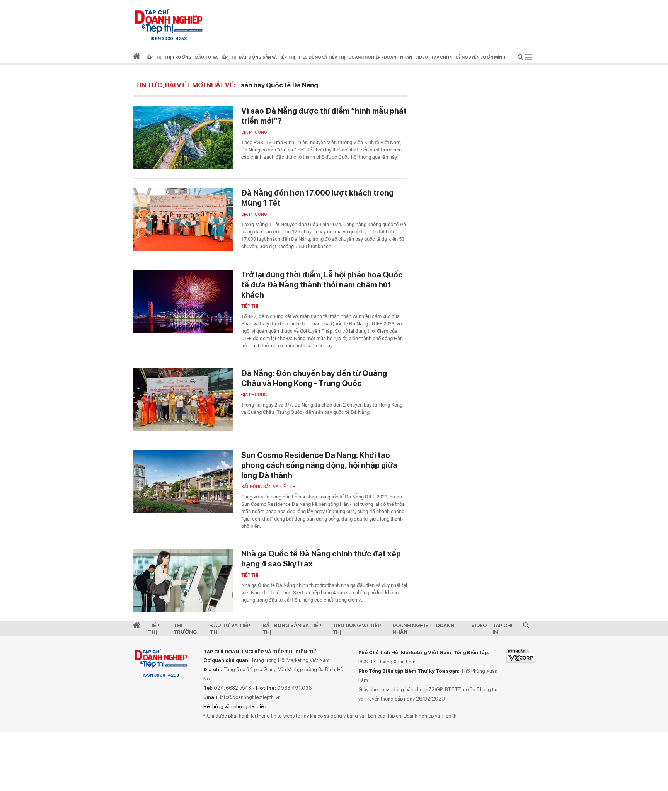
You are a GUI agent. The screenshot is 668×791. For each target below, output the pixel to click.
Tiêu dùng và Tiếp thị (356, 629)
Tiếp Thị (153, 629)
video (421, 57)
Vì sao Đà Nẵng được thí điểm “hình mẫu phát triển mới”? (324, 116)
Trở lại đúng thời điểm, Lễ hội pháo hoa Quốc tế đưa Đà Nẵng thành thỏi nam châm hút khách (322, 284)
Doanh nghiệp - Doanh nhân (423, 629)
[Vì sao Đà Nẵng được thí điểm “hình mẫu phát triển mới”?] (183, 137)
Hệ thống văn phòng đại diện (234, 706)
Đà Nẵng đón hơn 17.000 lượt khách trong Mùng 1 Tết (317, 198)
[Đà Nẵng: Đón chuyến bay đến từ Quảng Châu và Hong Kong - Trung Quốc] (183, 399)
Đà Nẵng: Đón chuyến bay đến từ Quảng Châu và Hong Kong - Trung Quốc (314, 378)
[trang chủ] (136, 58)
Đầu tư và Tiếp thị (230, 629)
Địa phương (254, 132)
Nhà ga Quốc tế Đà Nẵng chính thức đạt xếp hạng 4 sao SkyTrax (321, 558)
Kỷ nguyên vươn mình (480, 57)
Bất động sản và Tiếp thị (269, 486)
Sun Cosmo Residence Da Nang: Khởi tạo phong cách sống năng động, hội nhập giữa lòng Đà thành (319, 465)
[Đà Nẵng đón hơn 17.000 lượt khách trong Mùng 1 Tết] (183, 219)
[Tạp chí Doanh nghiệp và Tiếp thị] (168, 21)
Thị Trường (185, 629)
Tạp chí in (441, 57)
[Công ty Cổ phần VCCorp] (520, 655)
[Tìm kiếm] (521, 58)
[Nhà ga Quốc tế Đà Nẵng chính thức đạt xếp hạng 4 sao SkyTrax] (183, 580)
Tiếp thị (152, 57)
